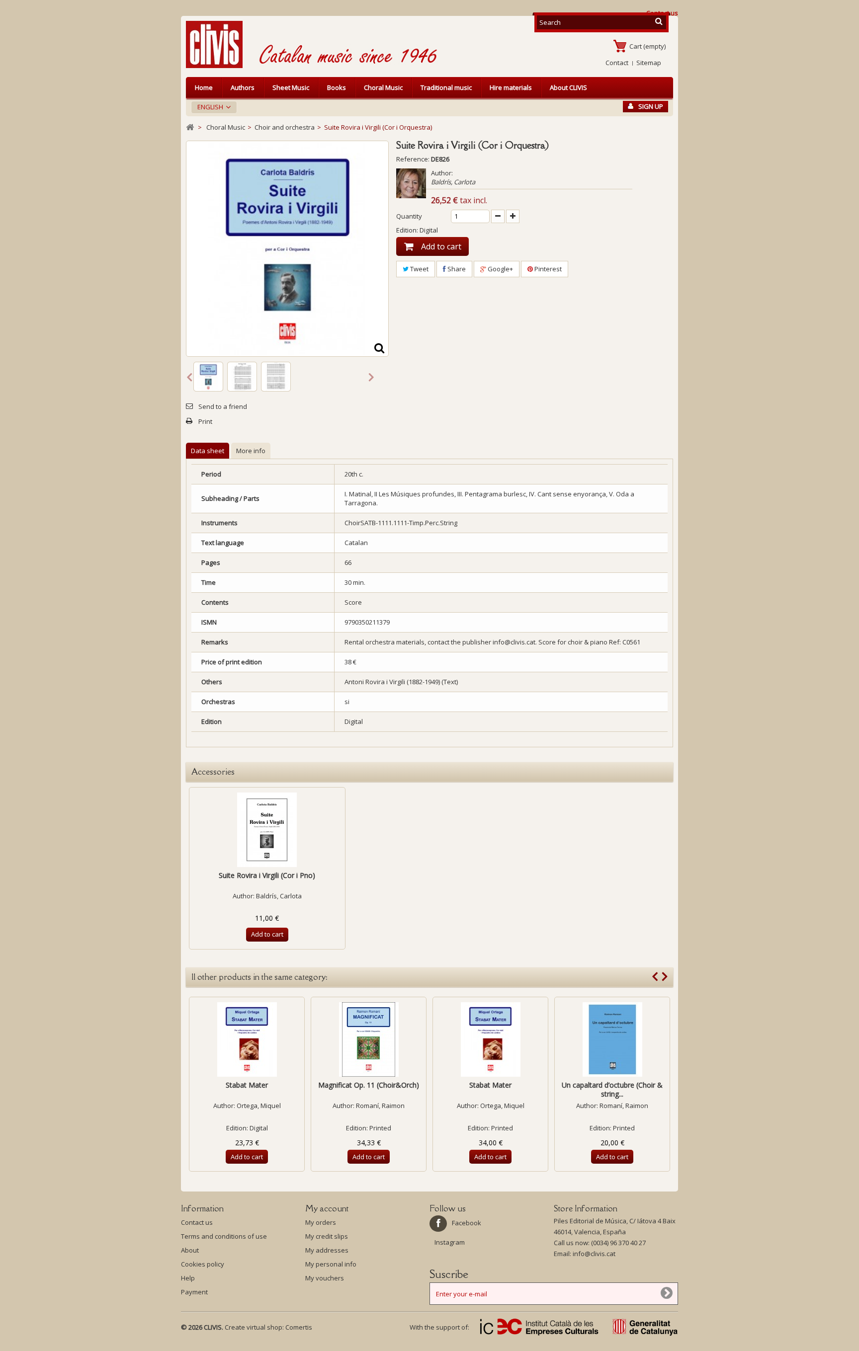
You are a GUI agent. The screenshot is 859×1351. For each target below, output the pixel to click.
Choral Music (383, 87)
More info (250, 450)
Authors (243, 87)
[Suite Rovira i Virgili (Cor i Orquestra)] (208, 377)
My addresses (326, 1250)
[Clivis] (218, 44)
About (190, 1250)
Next (371, 377)
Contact (616, 62)
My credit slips (326, 1236)
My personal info (330, 1264)
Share (456, 268)
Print (205, 421)
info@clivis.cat (594, 1253)
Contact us (197, 1222)
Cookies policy (202, 1264)
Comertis (298, 1327)
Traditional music (446, 87)
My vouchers (324, 1277)
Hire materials (511, 87)
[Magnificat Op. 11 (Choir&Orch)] (369, 1039)
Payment (194, 1291)
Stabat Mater (247, 1085)
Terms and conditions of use (224, 1236)
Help (188, 1277)
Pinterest (547, 268)
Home (204, 87)
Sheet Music (290, 87)
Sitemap (648, 62)
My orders (320, 1222)
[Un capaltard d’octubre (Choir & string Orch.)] (612, 1039)
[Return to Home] (190, 127)
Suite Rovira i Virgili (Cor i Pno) (267, 875)
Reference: (413, 159)
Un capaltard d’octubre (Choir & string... (612, 1089)
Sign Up (650, 106)
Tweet (419, 268)
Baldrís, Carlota (453, 181)
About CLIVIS (568, 87)
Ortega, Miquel (259, 1105)
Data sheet (207, 450)
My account (326, 1208)
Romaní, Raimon (380, 1105)
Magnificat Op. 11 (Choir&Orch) (368, 1085)
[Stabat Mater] (247, 1039)
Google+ (499, 268)
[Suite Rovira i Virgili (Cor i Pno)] (267, 830)
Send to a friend (222, 406)
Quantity (409, 216)
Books (336, 87)
